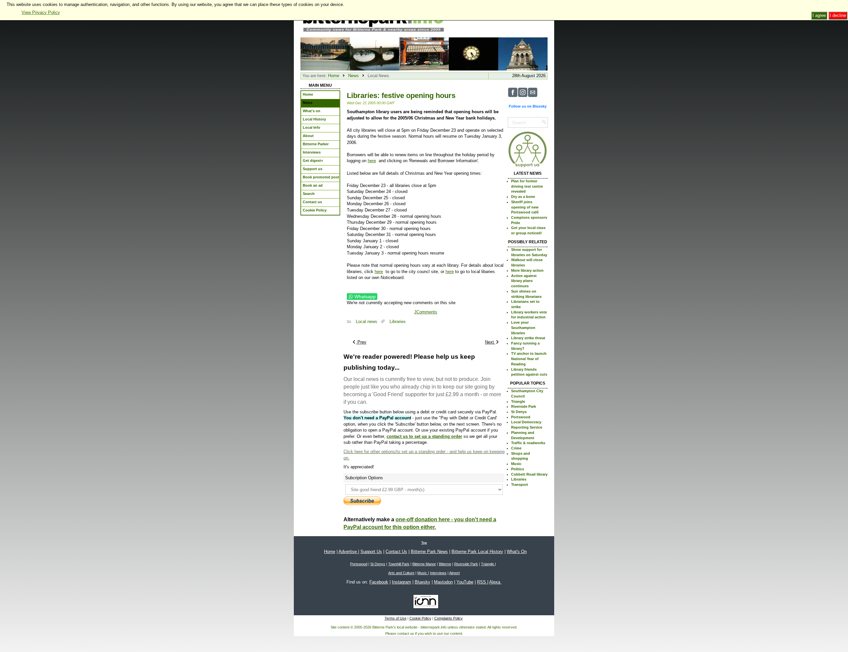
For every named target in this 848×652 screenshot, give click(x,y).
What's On (517, 551)
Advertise (348, 551)
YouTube (464, 582)
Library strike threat (528, 338)
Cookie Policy (420, 618)
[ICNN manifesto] (424, 603)
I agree (819, 15)
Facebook (378, 582)
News (353, 75)
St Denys (519, 412)
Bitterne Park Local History (477, 551)
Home (333, 75)
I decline (838, 15)
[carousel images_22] (523, 53)
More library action (527, 270)
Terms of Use (395, 618)
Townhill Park (398, 564)
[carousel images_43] (424, 53)
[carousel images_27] (374, 53)
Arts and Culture (401, 573)
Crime (516, 448)
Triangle (518, 401)
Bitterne (445, 564)
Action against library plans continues (524, 281)
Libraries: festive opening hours (401, 95)
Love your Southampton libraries (523, 327)
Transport (519, 485)
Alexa (495, 582)
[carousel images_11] (325, 53)
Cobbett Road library (529, 474)
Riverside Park (523, 406)
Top (424, 542)
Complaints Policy (448, 618)
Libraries (398, 321)
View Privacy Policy (41, 12)
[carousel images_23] (473, 53)
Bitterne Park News (429, 551)
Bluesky (422, 582)
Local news (366, 321)
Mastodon (443, 582)
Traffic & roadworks (528, 443)
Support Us (371, 551)
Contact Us (396, 551)
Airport (454, 573)
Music (516, 464)
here (372, 160)
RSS (482, 582)
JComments (425, 311)
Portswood (520, 417)
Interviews (438, 573)
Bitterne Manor (424, 564)
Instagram (401, 582)
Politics (517, 469)
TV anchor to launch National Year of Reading (529, 358)
